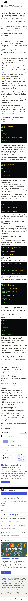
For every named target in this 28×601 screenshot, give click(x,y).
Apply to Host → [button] (6, 572)
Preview (12, 441)
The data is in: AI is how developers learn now (11, 466)
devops (12, 18)
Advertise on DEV (21, 583)
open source (14, 591)
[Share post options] (25, 599)
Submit (5, 441)
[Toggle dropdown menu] (26, 450)
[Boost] (21, 599)
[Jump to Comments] (9, 599)
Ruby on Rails (13, 593)
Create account (22, 1)
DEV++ (17, 581)
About (23, 585)
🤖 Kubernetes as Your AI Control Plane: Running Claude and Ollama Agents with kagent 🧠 (13, 527)
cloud (7, 18)
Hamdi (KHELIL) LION (9, 5)
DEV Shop (20, 587)
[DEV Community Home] (5, 2)
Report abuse (19, 445)
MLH (25, 587)
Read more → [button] (5, 482)
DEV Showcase (17, 585)
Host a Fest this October (10, 559)
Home (5, 581)
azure (3, 18)
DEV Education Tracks (6, 583)
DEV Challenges (11, 581)
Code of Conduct (10, 445)
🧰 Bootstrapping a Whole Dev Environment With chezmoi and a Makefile (13, 520)
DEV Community (6, 578)
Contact (4, 587)
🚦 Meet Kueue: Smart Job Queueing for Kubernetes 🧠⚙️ (14, 534)
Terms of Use (22, 589)
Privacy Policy (15, 589)
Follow (14, 493)
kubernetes (18, 18)
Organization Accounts (8, 585)
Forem (7, 591)
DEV (7, 592)
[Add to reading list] (15, 599)
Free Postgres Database (12, 587)
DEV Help (15, 583)
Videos (21, 581)
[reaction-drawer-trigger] (3, 599)
